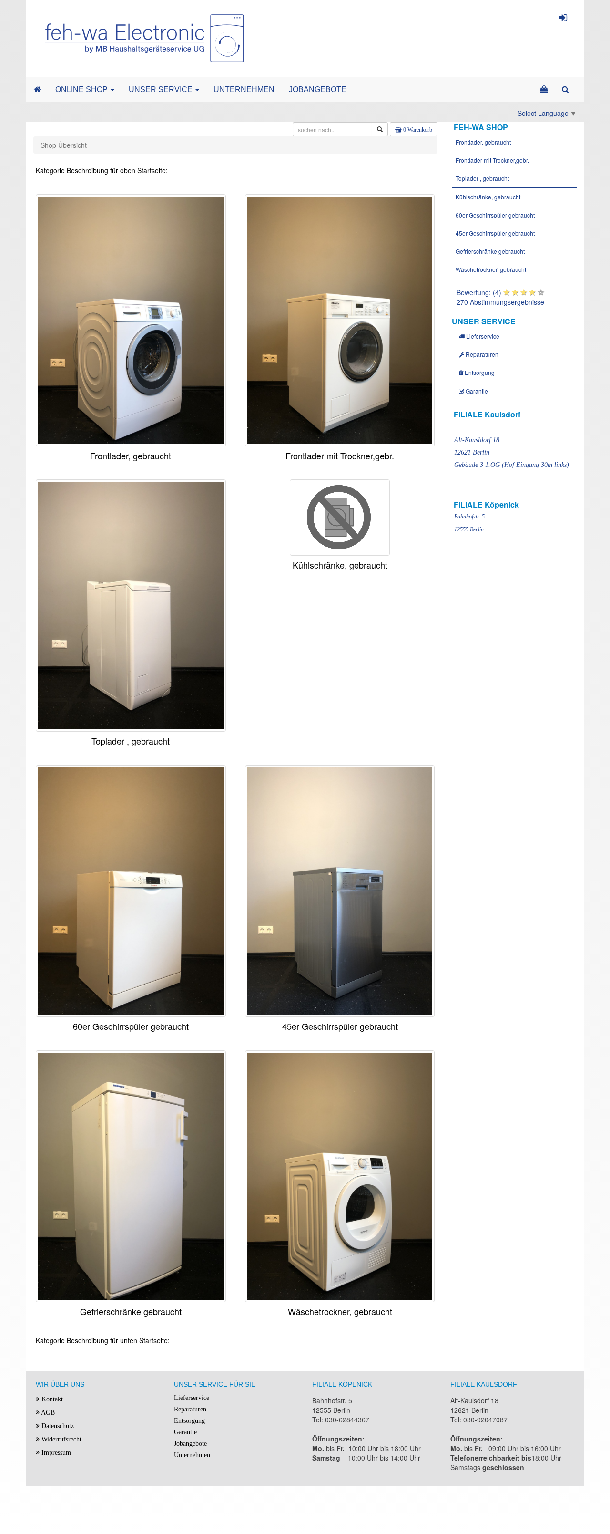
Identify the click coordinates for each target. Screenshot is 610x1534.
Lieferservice (482, 336)
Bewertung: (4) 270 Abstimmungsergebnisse (500, 297)
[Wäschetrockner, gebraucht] (340, 1175)
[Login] (563, 19)
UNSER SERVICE (161, 89)
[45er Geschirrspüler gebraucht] (340, 889)
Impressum (55, 1452)
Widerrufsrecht (60, 1439)
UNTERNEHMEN (244, 89)
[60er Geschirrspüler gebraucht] (131, 889)
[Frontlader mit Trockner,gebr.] (340, 319)
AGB (47, 1412)
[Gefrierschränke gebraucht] (131, 1175)
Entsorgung (479, 372)
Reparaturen (481, 354)
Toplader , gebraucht (481, 178)
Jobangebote (190, 1443)
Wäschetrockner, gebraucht (490, 269)
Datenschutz (57, 1426)
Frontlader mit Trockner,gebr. (491, 160)
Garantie (476, 391)
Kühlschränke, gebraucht (487, 197)
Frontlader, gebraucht (482, 142)
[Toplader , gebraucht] (131, 604)
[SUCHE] (565, 90)
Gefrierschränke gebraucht (489, 251)
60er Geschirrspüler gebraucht (494, 215)
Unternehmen (192, 1455)
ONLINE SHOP (82, 89)
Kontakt (51, 1399)
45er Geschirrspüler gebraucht (494, 233)
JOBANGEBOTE (317, 89)
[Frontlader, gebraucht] (131, 319)
